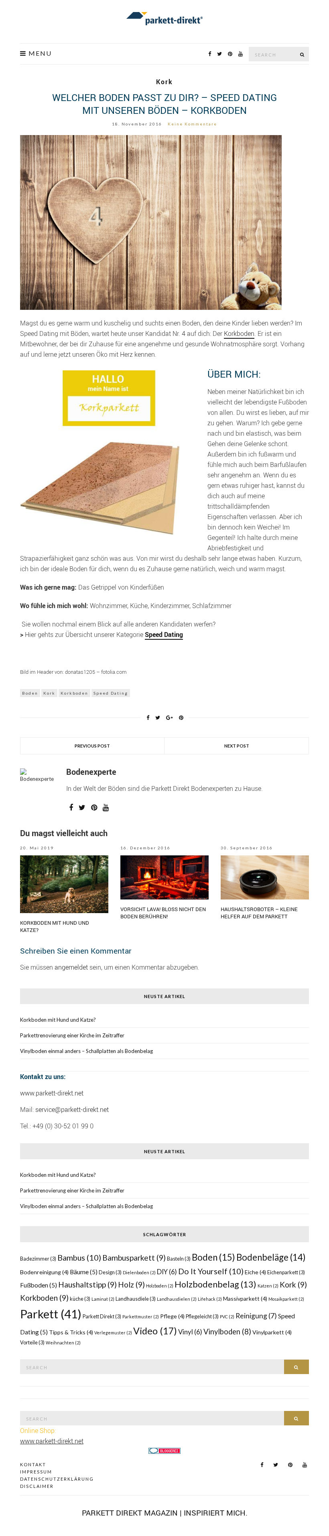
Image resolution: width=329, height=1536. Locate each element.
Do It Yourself (211, 1271)
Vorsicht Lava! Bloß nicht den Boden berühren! (163, 912)
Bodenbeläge (271, 1257)
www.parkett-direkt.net (51, 1093)
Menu (39, 53)
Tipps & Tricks (71, 1332)
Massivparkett (245, 1298)
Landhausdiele (136, 1299)
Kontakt (33, 1464)
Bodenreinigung (44, 1272)
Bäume (83, 1271)
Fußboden (38, 1285)
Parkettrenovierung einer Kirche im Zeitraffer (72, 1035)
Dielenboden (139, 1272)
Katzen (268, 1285)
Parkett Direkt (102, 1317)
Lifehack (210, 1299)
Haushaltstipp (87, 1284)
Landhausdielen (177, 1299)
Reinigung (256, 1316)
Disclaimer (37, 1486)
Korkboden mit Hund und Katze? (58, 1020)
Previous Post (92, 745)
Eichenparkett (286, 1272)
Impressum (36, 1471)
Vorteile (32, 1343)
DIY (167, 1271)
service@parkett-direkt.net (72, 1109)
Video (155, 1330)
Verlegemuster (113, 1332)
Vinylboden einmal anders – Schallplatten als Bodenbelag (86, 1051)
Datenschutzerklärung (57, 1478)
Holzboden (159, 1285)
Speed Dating (110, 693)
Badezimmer (38, 1259)
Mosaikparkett (286, 1299)
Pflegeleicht (202, 1317)
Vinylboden (227, 1331)
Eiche (255, 1272)
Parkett (50, 1314)
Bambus (79, 1257)
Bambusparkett (134, 1257)
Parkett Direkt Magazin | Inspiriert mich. (165, 1513)
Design (110, 1272)
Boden (30, 693)
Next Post (236, 745)
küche (80, 1299)
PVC (227, 1316)
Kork (164, 81)
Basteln (179, 1259)
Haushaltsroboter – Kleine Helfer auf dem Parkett (259, 912)
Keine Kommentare (192, 123)
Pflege (172, 1316)
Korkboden (239, 333)
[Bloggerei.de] (164, 1450)
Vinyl (190, 1332)
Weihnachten (63, 1342)
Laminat (102, 1299)
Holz (131, 1284)
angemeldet (71, 967)
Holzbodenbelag (215, 1284)
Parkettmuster (140, 1316)
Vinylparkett (272, 1332)
